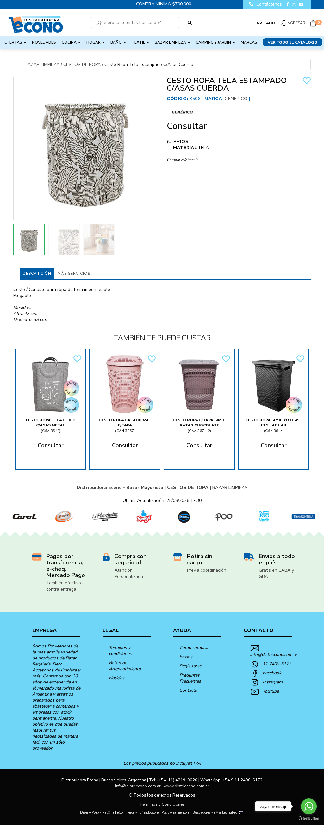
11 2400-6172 (277, 664)
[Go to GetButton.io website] (309, 818)
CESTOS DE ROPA (82, 65)
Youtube (271, 691)
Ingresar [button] (295, 23)
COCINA (70, 42)
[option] (20, 516)
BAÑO (116, 42)
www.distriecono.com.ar (186, 786)
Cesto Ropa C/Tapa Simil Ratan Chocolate (199, 423)
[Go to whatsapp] (309, 806)
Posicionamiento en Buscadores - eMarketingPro (199, 812)
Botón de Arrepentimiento (125, 666)
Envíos (185, 657)
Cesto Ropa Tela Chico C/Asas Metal (51, 423)
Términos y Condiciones (162, 804)
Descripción (37, 273)
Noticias (116, 678)
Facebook (272, 673)
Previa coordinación (206, 570)
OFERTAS (13, 42)
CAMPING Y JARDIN (214, 42)
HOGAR (94, 42)
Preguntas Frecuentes (190, 678)
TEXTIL (139, 42)
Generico (236, 99)
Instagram (273, 682)
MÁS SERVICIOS (74, 273)
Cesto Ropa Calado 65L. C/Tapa (125, 423)
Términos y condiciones (120, 651)
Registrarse (190, 666)
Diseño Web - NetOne (97, 812)
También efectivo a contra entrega (65, 586)
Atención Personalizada (129, 573)
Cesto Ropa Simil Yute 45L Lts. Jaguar (274, 423)
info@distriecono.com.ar (273, 655)
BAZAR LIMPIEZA (171, 42)
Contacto (188, 690)
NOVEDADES (44, 42)
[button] (241, 812)
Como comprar (194, 648)
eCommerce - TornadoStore (138, 812)
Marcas (249, 42)
